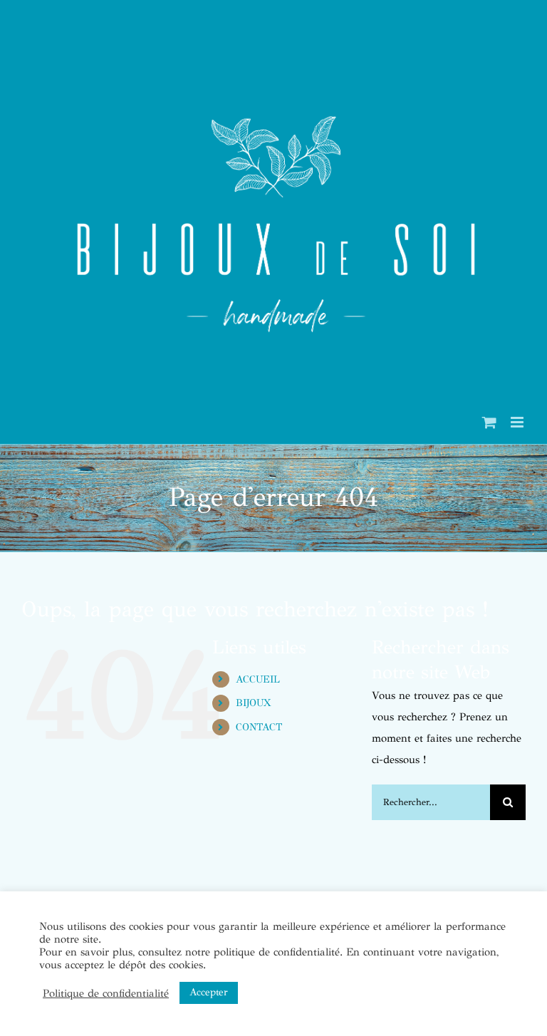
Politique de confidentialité (106, 993)
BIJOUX (253, 703)
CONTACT (259, 727)
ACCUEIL (258, 679)
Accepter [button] (208, 992)
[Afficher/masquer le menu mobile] (518, 422)
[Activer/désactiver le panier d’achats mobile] (489, 422)
